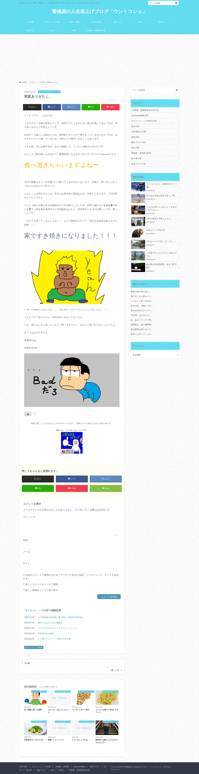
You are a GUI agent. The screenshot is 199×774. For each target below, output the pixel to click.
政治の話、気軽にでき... (141, 305)
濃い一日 (115, 670)
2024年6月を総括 (46, 633)
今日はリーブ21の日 (155, 231)
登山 (52, 30)
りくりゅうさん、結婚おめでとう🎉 (161, 186)
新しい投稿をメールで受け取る (41, 590)
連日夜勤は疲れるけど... (141, 329)
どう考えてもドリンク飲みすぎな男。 (55, 639)
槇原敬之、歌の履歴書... (141, 324)
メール (26, 551)
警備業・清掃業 (74, 22)
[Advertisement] (99, 57)
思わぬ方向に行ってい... (141, 310)
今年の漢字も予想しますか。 (159, 220)
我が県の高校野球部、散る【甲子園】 (161, 267)
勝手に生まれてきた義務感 (50, 622)
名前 (25, 540)
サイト (26, 563)
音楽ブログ (30, 30)
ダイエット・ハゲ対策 (52, 22)
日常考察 (30, 22)
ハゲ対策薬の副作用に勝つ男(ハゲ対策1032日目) (60, 617)
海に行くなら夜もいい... (141, 296)
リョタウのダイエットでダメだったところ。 (58, 628)
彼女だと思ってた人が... (141, 334)
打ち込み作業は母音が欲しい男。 (161, 197)
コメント (29, 516)
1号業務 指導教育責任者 (96, 30)
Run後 (27, 663)
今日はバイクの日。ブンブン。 (160, 243)
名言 (139, 22)
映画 (74, 30)
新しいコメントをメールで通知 (41, 584)
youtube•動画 (96, 22)
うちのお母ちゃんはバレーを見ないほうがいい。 (161, 210)
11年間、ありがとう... (141, 315)
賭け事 (161, 22)
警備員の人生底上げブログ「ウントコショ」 (99, 11)
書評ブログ (118, 22)
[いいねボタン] (27, 414)
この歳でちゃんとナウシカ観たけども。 (161, 255)
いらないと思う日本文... (141, 301)
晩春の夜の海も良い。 (141, 291)
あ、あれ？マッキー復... (141, 320)
